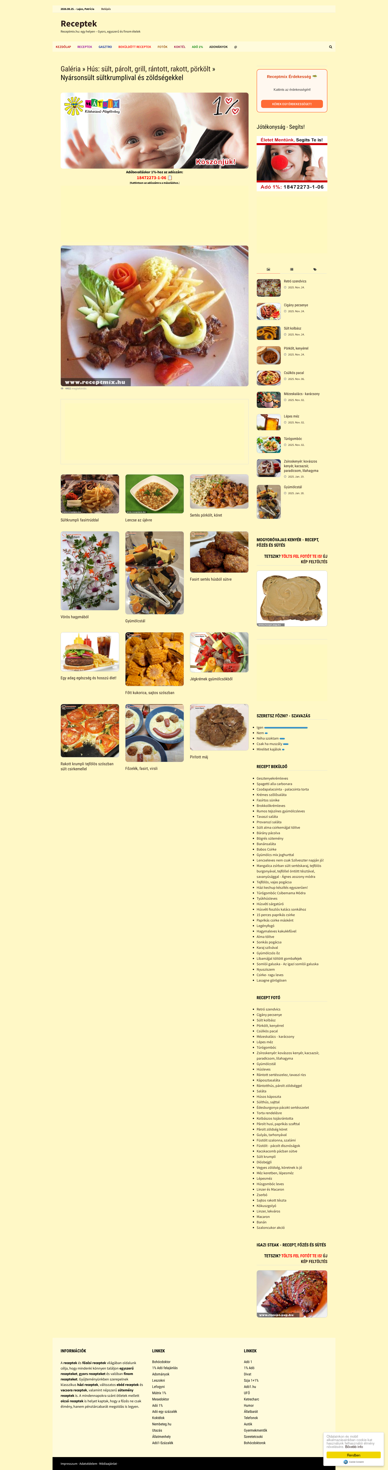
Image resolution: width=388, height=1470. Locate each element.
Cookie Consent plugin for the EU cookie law (354, 1462)
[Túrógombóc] (269, 439)
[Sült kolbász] (269, 329)
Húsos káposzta (269, 1096)
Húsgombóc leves (270, 1183)
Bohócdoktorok (255, 1443)
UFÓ (247, 1393)
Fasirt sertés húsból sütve (211, 579)
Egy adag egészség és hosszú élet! (88, 677)
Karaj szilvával (267, 947)
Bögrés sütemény (270, 838)
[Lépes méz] (269, 416)
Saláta (261, 1091)
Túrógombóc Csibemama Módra (281, 893)
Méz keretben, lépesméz (275, 1173)
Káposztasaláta (268, 1080)
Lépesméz (264, 1178)
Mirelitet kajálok (269, 749)
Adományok (218, 47)
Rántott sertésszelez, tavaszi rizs (281, 1074)
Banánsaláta (266, 843)
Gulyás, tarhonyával (272, 1134)
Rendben (353, 1454)
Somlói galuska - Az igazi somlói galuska (287, 964)
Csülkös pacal (294, 373)
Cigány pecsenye (296, 305)
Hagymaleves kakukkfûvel (276, 931)
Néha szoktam (268, 738)
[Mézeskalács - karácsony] (269, 394)
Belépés (106, 9)
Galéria (71, 69)
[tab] (268, 269)
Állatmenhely (161, 1436)
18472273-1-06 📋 (155, 177)
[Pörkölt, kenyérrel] (269, 349)
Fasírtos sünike (268, 800)
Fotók (163, 47)
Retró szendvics (295, 281)
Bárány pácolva (268, 833)
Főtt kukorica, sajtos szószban (149, 692)
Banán (262, 1222)
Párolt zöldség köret (272, 1129)
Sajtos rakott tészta (271, 1200)
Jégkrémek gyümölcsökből (211, 678)
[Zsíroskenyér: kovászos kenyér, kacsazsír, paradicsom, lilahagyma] (269, 462)
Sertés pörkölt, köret (206, 515)
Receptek (79, 23)
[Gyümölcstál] (269, 487)
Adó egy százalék (164, 1411)
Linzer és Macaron (270, 1189)
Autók (248, 1424)
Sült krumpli (266, 1156)
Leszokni (158, 1380)
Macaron (263, 1216)
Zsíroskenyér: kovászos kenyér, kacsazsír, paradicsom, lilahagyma (301, 466)
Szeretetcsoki (253, 1436)
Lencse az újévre (138, 520)
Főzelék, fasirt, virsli (141, 768)
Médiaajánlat (108, 1464)
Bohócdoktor (161, 1362)
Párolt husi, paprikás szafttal (278, 1123)
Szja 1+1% (251, 1380)
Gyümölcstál (135, 620)
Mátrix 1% (159, 1393)
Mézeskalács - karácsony (302, 394)
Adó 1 (248, 1362)
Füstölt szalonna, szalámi (276, 1140)
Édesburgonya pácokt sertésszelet (283, 1107)
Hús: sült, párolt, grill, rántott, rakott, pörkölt (149, 69)
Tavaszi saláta (267, 816)
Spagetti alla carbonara (274, 783)
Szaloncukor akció (271, 1227)
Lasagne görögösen (272, 980)
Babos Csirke (266, 849)
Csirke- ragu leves (270, 974)
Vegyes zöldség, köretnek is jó (279, 1167)
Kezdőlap (63, 47)
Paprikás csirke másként (275, 920)
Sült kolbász (292, 328)
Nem (261, 732)
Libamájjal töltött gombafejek (279, 958)
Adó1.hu (250, 1386)
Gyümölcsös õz (268, 953)
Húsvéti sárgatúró (270, 903)
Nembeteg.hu (161, 1424)
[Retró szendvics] (269, 281)
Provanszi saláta (269, 822)
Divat (247, 1374)
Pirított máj (199, 757)
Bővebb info (354, 1446)
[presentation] (268, 269)
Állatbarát (251, 1411)
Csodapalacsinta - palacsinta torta (283, 789)
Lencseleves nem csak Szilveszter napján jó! (290, 860)
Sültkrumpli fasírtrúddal (80, 520)
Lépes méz (291, 416)
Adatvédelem (88, 1464)
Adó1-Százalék (162, 1443)
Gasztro (105, 47)
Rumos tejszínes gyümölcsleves (281, 811)
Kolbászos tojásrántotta (275, 1118)
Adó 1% (197, 47)
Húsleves (264, 1069)
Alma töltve (265, 936)
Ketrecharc (251, 1399)
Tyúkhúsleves (267, 898)
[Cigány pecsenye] (269, 305)
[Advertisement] (155, 214)
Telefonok (251, 1418)
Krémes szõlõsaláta (272, 794)
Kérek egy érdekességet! (292, 104)
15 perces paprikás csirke (276, 914)
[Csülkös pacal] (269, 373)
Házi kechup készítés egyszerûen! (282, 887)
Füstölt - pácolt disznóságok (278, 1145)
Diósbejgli (264, 1162)
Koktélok (158, 1418)
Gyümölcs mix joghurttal (275, 854)
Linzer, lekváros (268, 1211)
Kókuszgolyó (266, 1205)
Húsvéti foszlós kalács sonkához (281, 909)
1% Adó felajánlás (165, 1368)
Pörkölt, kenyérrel (296, 348)
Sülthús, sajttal (268, 1102)
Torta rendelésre (269, 1113)
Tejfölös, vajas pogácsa (274, 882)
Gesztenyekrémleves (272, 778)
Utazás (157, 1430)
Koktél (180, 47)
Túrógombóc (293, 438)
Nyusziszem (266, 969)
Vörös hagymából (75, 616)
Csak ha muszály (270, 743)
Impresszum (69, 1464)
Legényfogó (265, 925)
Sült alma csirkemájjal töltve (278, 827)
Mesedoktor (160, 1399)
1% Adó (249, 1368)
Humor (249, 1405)
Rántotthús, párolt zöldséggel (279, 1085)
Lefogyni (158, 1386)
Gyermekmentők (255, 1430)
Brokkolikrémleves (271, 805)
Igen (260, 727)
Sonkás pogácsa (269, 942)
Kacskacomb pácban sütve (277, 1151)
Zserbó (262, 1194)
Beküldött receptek (134, 47)
